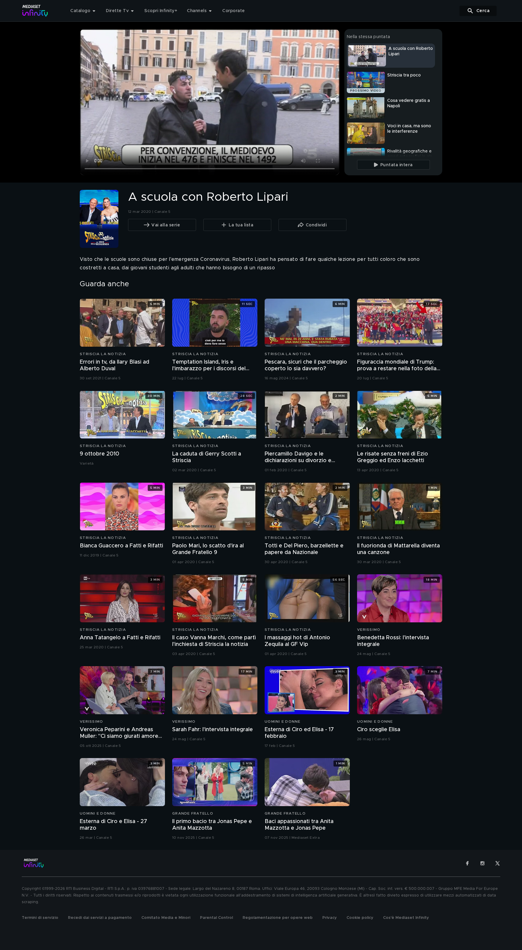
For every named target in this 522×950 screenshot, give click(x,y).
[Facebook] (467, 863)
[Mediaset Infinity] (35, 11)
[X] (497, 863)
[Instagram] (482, 863)
